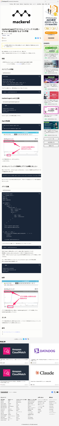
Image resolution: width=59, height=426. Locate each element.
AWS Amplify (3, 417)
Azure (31, 4)
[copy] (39, 76)
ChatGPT (9, 403)
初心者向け (29, 406)
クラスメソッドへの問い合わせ (43, 399)
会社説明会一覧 (51, 142)
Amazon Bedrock (10, 406)
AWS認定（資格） (31, 409)
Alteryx (17, 410)
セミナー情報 (40, 407)
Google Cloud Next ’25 (31, 400)
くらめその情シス (30, 413)
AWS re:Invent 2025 (31, 402)
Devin (9, 411)
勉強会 (43, 4)
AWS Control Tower (4, 407)
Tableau (17, 407)
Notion (17, 420)
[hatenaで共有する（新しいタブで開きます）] (35, 38)
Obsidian (9, 414)
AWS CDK (2, 413)
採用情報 (39, 409)
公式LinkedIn (51, 409)
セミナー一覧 (51, 138)
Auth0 (17, 406)
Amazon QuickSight (4, 414)
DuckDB (17, 414)
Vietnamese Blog (30, 418)
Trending (11, 4)
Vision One (18, 418)
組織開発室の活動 (30, 414)
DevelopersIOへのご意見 (42, 401)
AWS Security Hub (3, 404)
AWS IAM (2, 402)
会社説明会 (39, 4)
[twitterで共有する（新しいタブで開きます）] (40, 38)
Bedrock (21, 4)
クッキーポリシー (52, 414)
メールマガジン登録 (41, 406)
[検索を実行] (45, 1)
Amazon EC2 (3, 409)
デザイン (29, 415)
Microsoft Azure (18, 402)
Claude (17, 4)
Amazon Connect (3, 420)
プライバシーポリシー (52, 412)
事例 (46, 4)
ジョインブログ (30, 411)
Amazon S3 (2, 410)
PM (8, 420)
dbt (16, 413)
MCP (9, 402)
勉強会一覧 (51, 145)
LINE (17, 403)
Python (9, 417)
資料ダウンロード (40, 404)
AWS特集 (2, 400)
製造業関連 (29, 410)
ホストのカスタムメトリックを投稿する (12, 332)
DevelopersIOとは (52, 401)
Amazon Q (9, 409)
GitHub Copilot (10, 410)
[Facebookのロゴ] (52, 392)
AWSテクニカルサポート (32, 407)
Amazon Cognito (3, 403)
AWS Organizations (4, 406)
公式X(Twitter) (51, 404)
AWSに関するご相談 (41, 402)
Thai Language (30, 417)
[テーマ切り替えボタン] (58, 1)
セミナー (34, 4)
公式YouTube (51, 406)
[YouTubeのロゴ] (57, 392)
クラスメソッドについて (53, 399)
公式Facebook (51, 407)
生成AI (9, 400)
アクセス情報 (51, 410)
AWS (14, 4)
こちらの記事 (18, 64)
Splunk (17, 417)
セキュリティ (10, 418)
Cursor (9, 413)
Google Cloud (26, 4)
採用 (48, 4)
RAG (9, 407)
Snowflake (18, 409)
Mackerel (4, 35)
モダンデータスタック (11, 415)
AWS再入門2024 (30, 403)
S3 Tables (2, 411)
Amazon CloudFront (4, 418)
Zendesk (17, 404)
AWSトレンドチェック (31, 404)
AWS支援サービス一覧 (52, 402)
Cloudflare (18, 415)
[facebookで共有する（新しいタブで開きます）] (38, 38)
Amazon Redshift (3, 415)
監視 (8, 35)
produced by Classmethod (13, 1)
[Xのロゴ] (55, 392)
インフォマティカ (19, 411)
